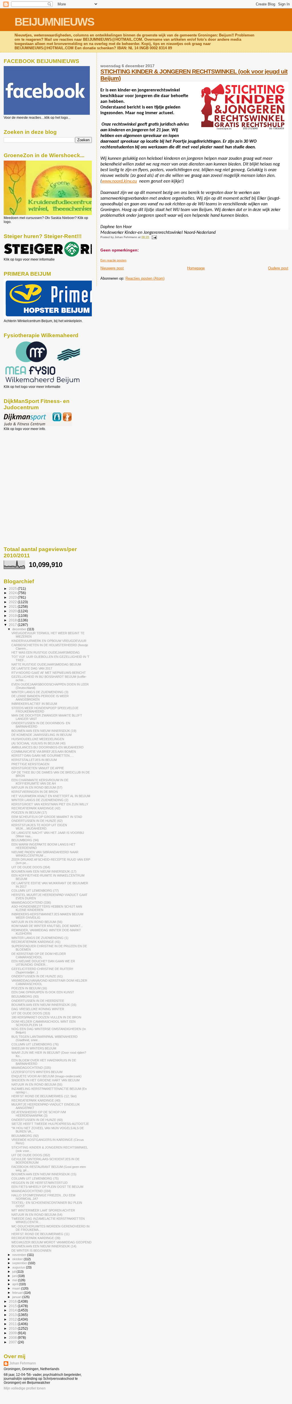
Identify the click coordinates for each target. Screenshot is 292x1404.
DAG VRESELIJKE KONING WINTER (37, 1009)
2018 (13, 620)
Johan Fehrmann (22, 1363)
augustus (19, 1267)
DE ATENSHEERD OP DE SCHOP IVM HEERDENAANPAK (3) (38, 1113)
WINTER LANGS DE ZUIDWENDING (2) (39, 800)
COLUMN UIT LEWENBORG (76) (35, 1044)
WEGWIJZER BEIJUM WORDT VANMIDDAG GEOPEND (51, 1242)
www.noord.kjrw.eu (119, 181)
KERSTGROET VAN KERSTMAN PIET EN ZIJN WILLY (49, 804)
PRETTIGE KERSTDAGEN (30, 764)
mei (15, 1280)
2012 (13, 1319)
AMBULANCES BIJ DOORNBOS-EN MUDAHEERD (47, 747)
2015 (13, 1306)
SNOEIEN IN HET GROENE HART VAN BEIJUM (45, 1080)
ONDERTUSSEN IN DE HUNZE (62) (37, 820)
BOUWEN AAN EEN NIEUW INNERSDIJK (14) (43, 1246)
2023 (13, 597)
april (15, 1284)
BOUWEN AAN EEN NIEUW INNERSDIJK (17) (43, 871)
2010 (13, 1328)
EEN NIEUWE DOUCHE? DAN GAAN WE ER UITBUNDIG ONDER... (43, 962)
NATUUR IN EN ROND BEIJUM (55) (36, 1084)
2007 (13, 1342)
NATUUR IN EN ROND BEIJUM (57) (36, 787)
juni (15, 1276)
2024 (13, 593)
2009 (13, 1333)
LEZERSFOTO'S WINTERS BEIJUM (36, 1072)
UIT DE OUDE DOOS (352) (30, 1155)
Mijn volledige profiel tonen (25, 1388)
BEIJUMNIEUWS (54, 22)
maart (16, 1288)
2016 (13, 1301)
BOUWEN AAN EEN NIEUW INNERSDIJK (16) (43, 1004)
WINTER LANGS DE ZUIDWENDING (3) (39, 692)
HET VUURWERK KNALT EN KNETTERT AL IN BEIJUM (50, 796)
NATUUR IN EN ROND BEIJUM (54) (36, 1214)
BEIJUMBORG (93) (25, 996)
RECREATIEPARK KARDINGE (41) (35, 941)
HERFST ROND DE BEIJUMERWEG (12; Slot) (44, 1096)
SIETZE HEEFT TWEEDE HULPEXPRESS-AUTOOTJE (50, 1123)
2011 (13, 1324)
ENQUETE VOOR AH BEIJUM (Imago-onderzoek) (46, 1076)
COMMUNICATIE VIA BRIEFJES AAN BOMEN (43, 751)
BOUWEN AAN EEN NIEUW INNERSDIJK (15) (43, 1174)
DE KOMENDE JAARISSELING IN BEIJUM (41, 734)
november (19, 1254)
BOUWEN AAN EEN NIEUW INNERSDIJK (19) (43, 730)
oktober (18, 1259)
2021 (13, 606)
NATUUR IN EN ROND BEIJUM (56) (36, 922)
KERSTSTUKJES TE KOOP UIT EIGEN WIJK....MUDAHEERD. (39, 826)
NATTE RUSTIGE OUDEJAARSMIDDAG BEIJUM (46, 664)
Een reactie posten (113, 260)
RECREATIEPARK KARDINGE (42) (35, 808)
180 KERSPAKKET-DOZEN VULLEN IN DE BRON (46, 1017)
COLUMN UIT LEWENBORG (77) (35, 890)
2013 (13, 1315)
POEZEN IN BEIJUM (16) (29, 988)
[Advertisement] (29, 461)
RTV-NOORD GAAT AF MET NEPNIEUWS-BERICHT (48, 672)
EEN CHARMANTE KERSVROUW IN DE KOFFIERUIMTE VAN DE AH (39, 781)
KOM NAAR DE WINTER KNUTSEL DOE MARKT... (47, 926)
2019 (13, 615)
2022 (13, 602)
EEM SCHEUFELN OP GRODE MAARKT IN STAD (46, 816)
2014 (13, 1310)
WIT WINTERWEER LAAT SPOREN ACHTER (43, 1210)
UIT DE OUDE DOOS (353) (30, 1013)
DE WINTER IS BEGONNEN (31, 1250)
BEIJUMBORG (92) (25, 1135)
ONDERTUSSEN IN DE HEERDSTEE (37, 1000)
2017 (13, 625)
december (19, 629)
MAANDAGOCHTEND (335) (31, 1067)
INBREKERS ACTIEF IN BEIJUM (34, 703)
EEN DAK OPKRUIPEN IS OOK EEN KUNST (42, 992)
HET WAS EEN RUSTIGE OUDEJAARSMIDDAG (45, 652)
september (20, 1263)
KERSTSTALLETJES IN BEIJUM (34, 760)
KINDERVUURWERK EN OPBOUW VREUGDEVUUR (48, 640)
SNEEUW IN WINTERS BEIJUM (33, 1048)
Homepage (196, 268)
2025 (13, 588)
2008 (13, 1337)
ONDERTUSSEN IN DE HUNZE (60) (37, 1119)
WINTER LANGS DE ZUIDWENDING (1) (39, 938)
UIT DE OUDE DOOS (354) (30, 867)
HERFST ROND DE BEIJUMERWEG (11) (40, 1234)
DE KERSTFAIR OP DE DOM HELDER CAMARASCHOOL (38, 955)
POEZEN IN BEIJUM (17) (29, 812)
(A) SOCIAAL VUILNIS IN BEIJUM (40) (38, 743)
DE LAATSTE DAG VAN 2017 (31, 668)
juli (14, 1271)
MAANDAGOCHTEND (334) (31, 1191)
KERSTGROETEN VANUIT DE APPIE (37, 768)
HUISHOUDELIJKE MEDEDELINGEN (37, 739)
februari (18, 1292)
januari (17, 1297)
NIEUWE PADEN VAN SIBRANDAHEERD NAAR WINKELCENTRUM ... (44, 853)
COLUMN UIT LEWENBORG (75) (35, 1178)
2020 (13, 611)
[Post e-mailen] (153, 237)
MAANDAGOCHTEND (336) (31, 902)
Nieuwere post (112, 268)
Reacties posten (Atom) (145, 278)
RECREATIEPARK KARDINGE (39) (35, 1238)
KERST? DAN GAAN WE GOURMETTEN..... (42, 755)
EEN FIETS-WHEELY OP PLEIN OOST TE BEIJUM (47, 1186)
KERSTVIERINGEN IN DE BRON (34, 791)
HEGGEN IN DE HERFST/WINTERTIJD (39, 1182)
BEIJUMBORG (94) (25, 840)
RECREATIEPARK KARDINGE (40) (35, 1100)
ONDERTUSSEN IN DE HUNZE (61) (37, 976)
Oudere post (278, 268)
